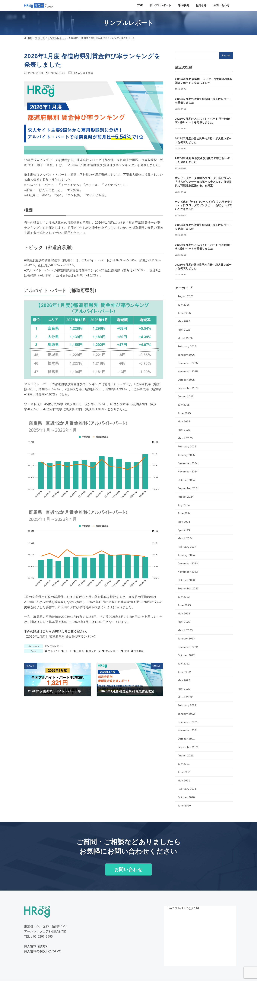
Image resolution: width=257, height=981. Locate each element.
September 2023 (188, 588)
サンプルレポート (54, 646)
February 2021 (187, 788)
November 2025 (188, 371)
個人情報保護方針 (36, 946)
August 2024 (185, 496)
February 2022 (187, 705)
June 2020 (184, 805)
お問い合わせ (128, 869)
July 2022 (184, 663)
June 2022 (184, 671)
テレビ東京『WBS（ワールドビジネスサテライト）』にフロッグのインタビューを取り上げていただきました (204, 205)
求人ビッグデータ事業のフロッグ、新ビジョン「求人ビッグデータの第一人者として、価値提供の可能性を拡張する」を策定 (203, 182)
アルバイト (54, 651)
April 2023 (184, 621)
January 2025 (186, 454)
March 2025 (185, 438)
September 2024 (188, 488)
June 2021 (184, 772)
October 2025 (186, 379)
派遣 (127, 651)
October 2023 (186, 580)
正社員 (80, 651)
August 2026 (185, 296)
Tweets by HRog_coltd (183, 908)
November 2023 (188, 571)
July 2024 (184, 504)
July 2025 (184, 404)
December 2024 (188, 463)
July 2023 (184, 596)
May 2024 (184, 521)
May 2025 (184, 421)
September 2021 (188, 747)
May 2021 (184, 780)
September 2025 (188, 388)
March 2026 (185, 337)
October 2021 (186, 738)
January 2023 (186, 638)
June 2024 (184, 513)
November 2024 (188, 471)
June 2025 (184, 413)
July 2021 (184, 763)
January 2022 (186, 713)
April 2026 (184, 329)
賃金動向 (139, 651)
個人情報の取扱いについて (42, 951)
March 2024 (185, 538)
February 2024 (187, 546)
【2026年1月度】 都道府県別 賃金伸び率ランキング (60, 636)
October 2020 (186, 797)
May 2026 (184, 321)
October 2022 (186, 655)
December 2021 (188, 722)
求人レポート (112, 651)
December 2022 (188, 646)
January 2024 (186, 555)
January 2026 (186, 354)
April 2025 (184, 429)
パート (68, 651)
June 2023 (184, 605)
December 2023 (188, 563)
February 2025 (187, 446)
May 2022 (184, 680)
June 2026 (184, 312)
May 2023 (184, 613)
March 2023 (185, 630)
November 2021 (188, 730)
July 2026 (184, 304)
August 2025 (185, 396)
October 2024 (186, 479)
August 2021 (185, 755)
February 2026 (187, 346)
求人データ (94, 651)
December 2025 (188, 362)
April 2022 (184, 688)
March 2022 (185, 697)
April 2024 (184, 530)
